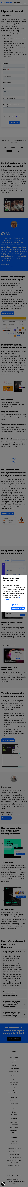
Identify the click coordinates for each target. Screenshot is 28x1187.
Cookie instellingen (18, 605)
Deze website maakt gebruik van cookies (11, 579)
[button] (3, 1183)
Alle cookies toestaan (18, 608)
